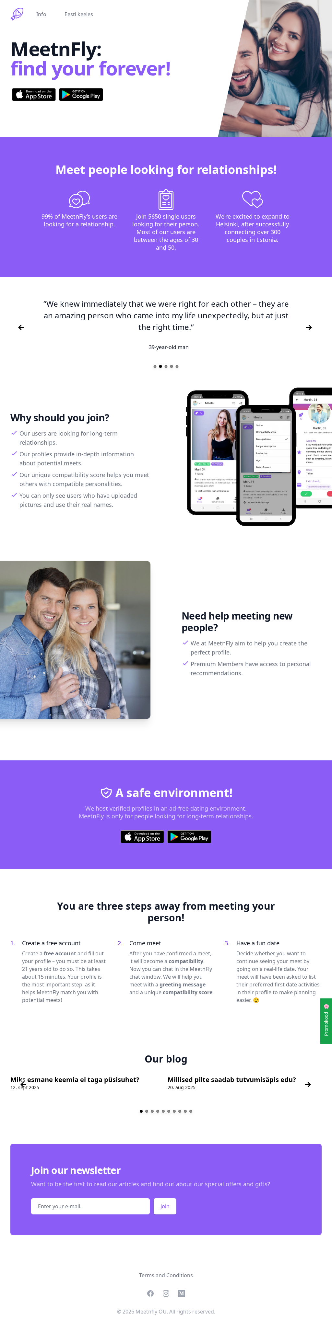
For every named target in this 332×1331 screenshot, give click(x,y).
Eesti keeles (79, 14)
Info (41, 14)
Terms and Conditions (166, 1275)
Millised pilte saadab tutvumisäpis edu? (232, 1079)
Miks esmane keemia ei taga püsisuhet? (74, 1079)
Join (165, 1206)
